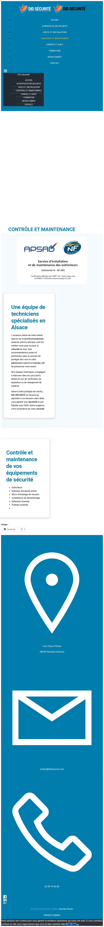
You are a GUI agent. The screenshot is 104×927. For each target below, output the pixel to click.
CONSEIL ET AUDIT (54, 44)
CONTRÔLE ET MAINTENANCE (55, 38)
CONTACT (54, 63)
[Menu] (52, 70)
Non (74, 924)
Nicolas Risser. (66, 909)
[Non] (78, 924)
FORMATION (55, 50)
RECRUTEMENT (55, 57)
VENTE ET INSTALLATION (54, 32)
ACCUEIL (54, 20)
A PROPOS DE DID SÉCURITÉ (54, 26)
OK (69, 924)
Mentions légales (52, 915)
